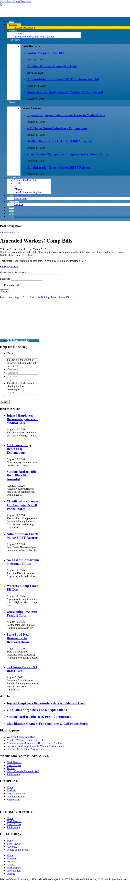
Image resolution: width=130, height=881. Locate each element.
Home (10, 787)
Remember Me (11, 285)
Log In (14, 266)
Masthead (12, 858)
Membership (13, 799)
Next (15, 232)
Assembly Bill (37, 297)
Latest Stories (14, 765)
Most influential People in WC (23, 771)
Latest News (13, 843)
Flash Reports (14, 762)
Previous (5, 232)
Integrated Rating (16, 796)
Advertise (12, 846)
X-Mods (11, 790)
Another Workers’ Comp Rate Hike (52, 66)
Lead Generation (16, 793)
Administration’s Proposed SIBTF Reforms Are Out (63, 79)
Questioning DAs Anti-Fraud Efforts (22, 613)
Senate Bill (64, 297)
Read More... (29, 255)
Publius (11, 768)
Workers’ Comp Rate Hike (45, 53)
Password (5, 278)
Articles (11, 864)
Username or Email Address (15, 272)
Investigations (14, 870)
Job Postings (13, 774)
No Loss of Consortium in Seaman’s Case (23, 561)
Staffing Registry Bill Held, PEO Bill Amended (59, 141)
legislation (51, 297)
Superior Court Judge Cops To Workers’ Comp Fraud (65, 92)
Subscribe (5, 266)
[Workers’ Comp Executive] (15, 1)
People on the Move (17, 849)
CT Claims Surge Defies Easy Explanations (57, 128)
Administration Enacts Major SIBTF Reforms (59, 167)
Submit (4, 402)
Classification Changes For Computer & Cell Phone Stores (67, 154)
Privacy (11, 861)
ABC (25, 297)
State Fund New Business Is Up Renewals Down (18, 638)
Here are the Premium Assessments (25, 749)
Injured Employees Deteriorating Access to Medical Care (66, 115)
